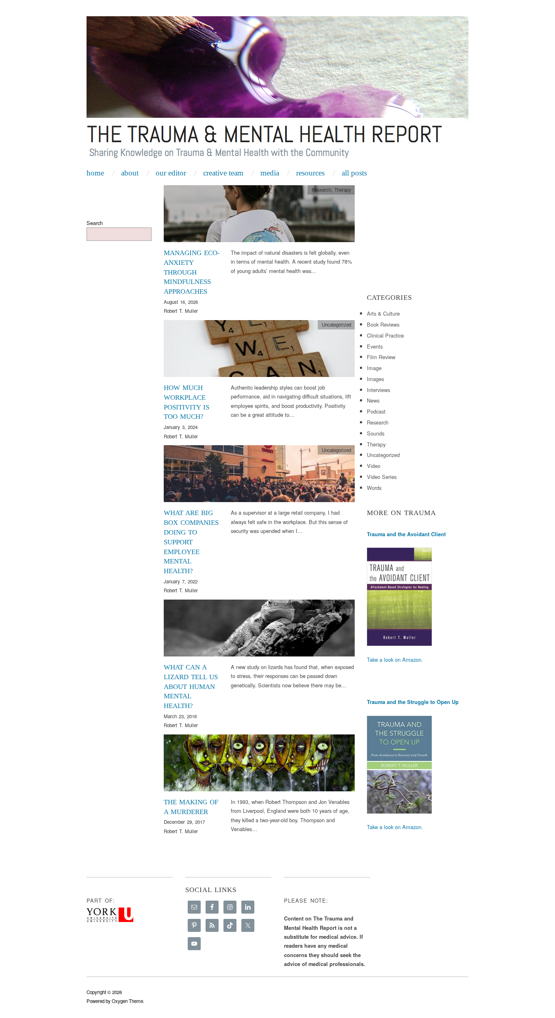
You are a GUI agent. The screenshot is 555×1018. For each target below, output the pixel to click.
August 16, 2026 (181, 302)
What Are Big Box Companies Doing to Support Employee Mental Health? (191, 542)
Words (374, 488)
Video (373, 466)
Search (95, 223)
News (373, 400)
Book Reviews (275, 739)
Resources (310, 173)
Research (321, 189)
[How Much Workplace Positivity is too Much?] (259, 351)
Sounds (375, 433)
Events (375, 346)
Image (374, 368)
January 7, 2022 (180, 581)
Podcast (376, 411)
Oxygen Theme (127, 1001)
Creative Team (223, 173)
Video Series (382, 477)
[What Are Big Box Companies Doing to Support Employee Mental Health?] (259, 476)
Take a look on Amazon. (395, 659)
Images (375, 379)
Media (269, 173)
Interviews (378, 390)
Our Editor (171, 173)
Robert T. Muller (181, 311)
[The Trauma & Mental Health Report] (277, 90)
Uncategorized (336, 324)
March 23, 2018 (180, 716)
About (130, 173)
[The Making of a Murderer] (259, 765)
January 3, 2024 (180, 427)
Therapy (342, 189)
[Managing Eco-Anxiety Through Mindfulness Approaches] (259, 216)
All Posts (354, 173)
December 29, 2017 (184, 822)
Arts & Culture (383, 313)
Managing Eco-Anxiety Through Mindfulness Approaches (192, 272)
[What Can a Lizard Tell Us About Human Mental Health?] (259, 630)
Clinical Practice (291, 604)
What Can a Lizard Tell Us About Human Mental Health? (191, 686)
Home (95, 173)
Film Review (381, 357)
